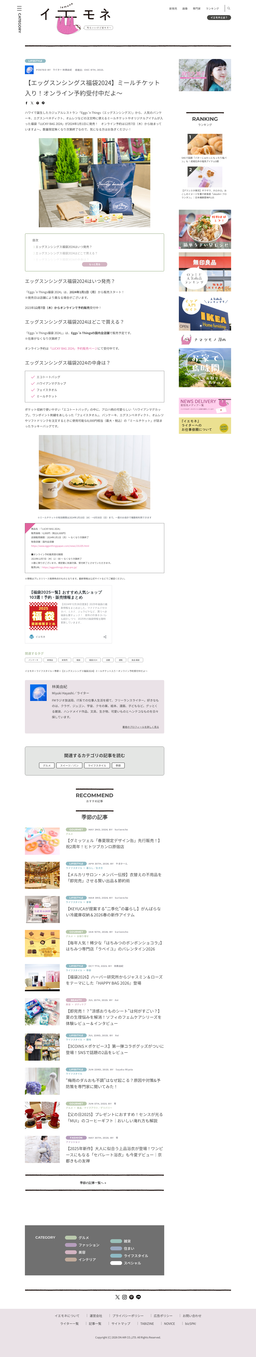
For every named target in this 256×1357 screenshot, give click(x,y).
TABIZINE (147, 1323)
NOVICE (169, 1323)
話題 (108, 659)
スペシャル (132, 1263)
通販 (121, 659)
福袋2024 (93, 659)
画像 (185, 8)
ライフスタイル (97, 765)
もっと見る (94, 264)
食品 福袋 (135, 659)
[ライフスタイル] (94, 61)
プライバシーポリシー (128, 1315)
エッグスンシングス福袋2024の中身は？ (61, 259)
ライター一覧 (69, 1323)
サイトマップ (120, 1323)
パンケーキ (33, 659)
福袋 (78, 659)
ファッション (89, 1245)
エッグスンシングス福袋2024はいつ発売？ (62, 246)
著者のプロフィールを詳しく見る (140, 727)
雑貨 (127, 1241)
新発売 (173, 8)
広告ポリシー (163, 1315)
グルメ (47, 765)
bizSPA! (190, 1323)
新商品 (50, 659)
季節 (118, 765)
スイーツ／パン (69, 765)
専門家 (197, 8)
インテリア (87, 1259)
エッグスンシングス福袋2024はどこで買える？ (65, 253)
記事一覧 (95, 1323)
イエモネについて (67, 1315)
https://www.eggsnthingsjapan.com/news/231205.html (60, 545)
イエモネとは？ (219, 17)
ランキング (212, 8)
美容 (82, 1252)
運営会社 (96, 1315)
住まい (129, 1248)
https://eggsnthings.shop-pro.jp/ (59, 567)
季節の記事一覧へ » (93, 1183)
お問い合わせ (192, 1315)
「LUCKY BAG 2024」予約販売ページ (73, 348)
